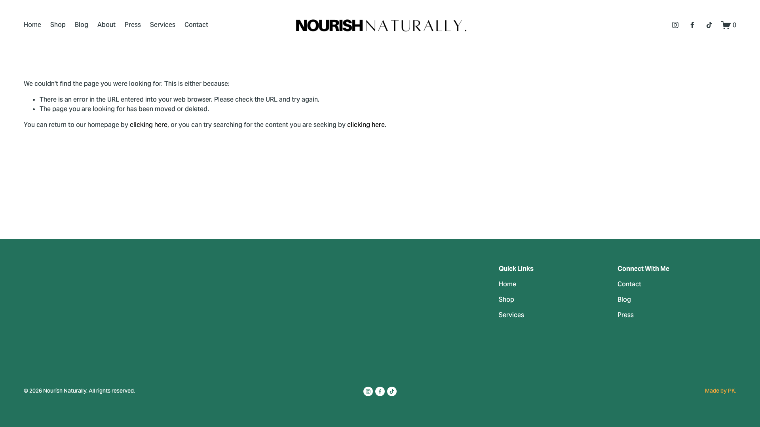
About (106, 25)
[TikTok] (709, 25)
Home (32, 25)
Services (162, 25)
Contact (196, 25)
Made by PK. (720, 390)
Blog (81, 25)
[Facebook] (692, 25)
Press (133, 25)
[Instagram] (675, 25)
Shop (58, 25)
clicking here (148, 125)
